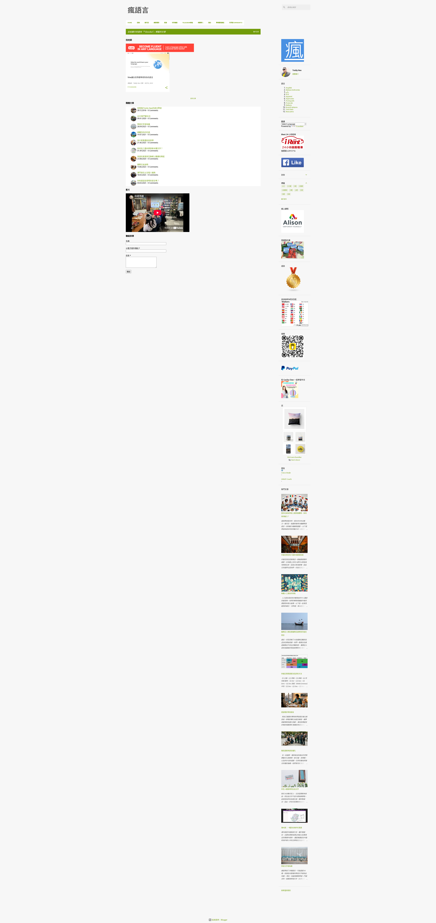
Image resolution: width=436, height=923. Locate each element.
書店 (209, 22)
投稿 (138, 22)
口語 (283, 194)
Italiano (289, 105)
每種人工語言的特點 (288, 593)
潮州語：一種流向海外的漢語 (291, 828)
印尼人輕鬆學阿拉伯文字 (290, 789)
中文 (287, 94)
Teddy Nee (296, 70)
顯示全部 (256, 31)
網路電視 (156, 22)
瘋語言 (138, 10)
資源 (165, 22)
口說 (288, 194)
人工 (283, 186)
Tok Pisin (289, 109)
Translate (299, 126)
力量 (291, 190)
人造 (295, 186)
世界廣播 (174, 22)
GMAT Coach (286, 479)
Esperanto (290, 99)
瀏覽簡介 (295, 74)
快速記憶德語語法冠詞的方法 (291, 674)
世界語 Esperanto (235, 22)
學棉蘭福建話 (220, 22)
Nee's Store (295, 460)
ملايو (287, 92)
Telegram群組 (187, 22)
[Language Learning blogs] (293, 291)
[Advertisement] (271, 70)
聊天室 (147, 22)
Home (130, 22)
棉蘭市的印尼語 (143, 132)
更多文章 (193, 98)
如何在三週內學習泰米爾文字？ (150, 148)
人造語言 (284, 190)
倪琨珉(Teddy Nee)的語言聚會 (149, 108)
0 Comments (132, 87)
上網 (296, 190)
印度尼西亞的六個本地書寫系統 (292, 555)
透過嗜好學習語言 (287, 712)
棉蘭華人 (200, 22)
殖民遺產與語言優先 (288, 751)
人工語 (289, 186)
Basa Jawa (290, 112)
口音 (301, 190)
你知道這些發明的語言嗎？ (148, 181)
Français (289, 103)
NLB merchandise (294, 457)
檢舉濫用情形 (286, 890)
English (289, 88)
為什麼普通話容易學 (145, 140)
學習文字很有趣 (143, 124)
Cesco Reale (286, 473)
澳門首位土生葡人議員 (146, 173)
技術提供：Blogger (219, 920)
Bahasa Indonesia (293, 90)
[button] (166, 87)
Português (290, 101)
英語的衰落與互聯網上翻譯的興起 (151, 156)
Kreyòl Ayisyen (291, 107)
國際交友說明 (142, 165)
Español (289, 96)
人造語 (301, 186)
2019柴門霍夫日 (143, 116)
